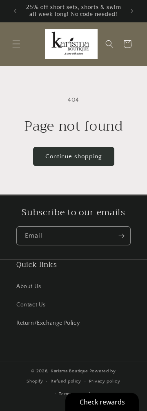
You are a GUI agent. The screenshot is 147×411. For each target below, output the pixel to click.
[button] (16, 44)
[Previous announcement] (15, 11)
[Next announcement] (132, 11)
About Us (28, 286)
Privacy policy (104, 381)
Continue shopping (73, 156)
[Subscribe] (121, 235)
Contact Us (31, 305)
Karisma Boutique (69, 371)
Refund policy (66, 381)
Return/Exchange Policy (48, 323)
